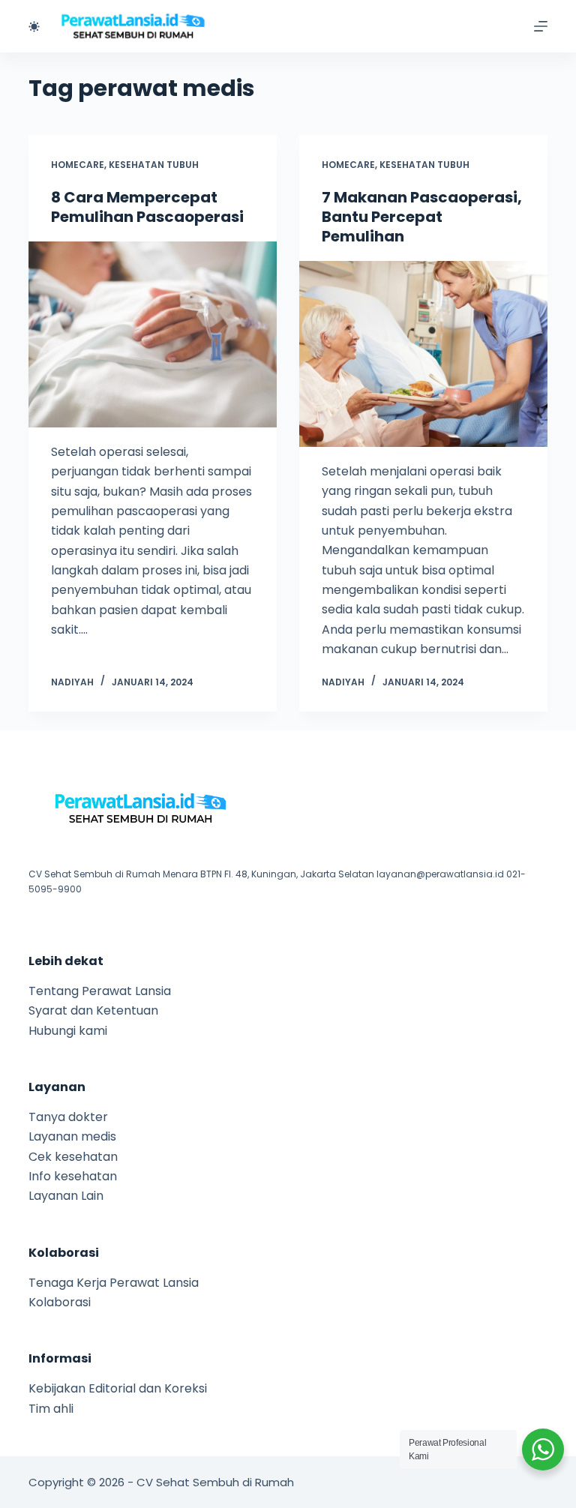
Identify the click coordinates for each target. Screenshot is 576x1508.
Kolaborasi (59, 1302)
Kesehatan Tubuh (154, 164)
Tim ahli (51, 1408)
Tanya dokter (68, 1117)
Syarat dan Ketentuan (93, 1010)
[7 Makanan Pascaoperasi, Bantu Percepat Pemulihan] (423, 354)
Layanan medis (72, 1136)
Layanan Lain (66, 1195)
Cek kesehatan (73, 1156)
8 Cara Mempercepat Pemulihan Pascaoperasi (147, 207)
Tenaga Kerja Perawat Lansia (113, 1282)
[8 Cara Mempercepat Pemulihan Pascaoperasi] (152, 334)
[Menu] (541, 26)
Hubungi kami (67, 1030)
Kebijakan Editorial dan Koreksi (117, 1388)
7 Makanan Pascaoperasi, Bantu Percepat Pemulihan (422, 217)
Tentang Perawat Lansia (99, 991)
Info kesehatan (72, 1176)
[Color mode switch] (34, 26)
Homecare (77, 164)
